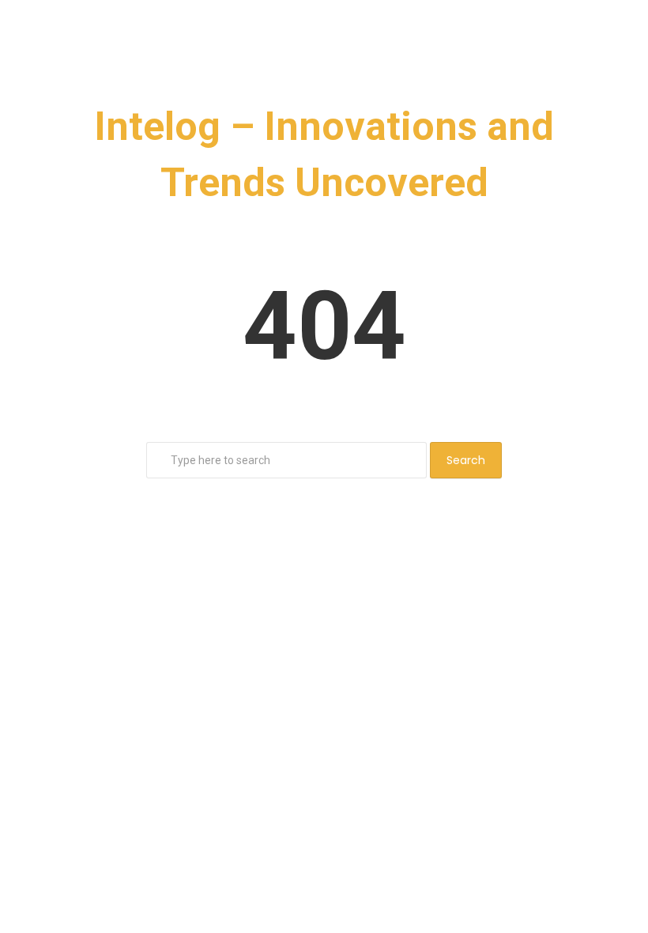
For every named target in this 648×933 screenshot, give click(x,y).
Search (465, 460)
